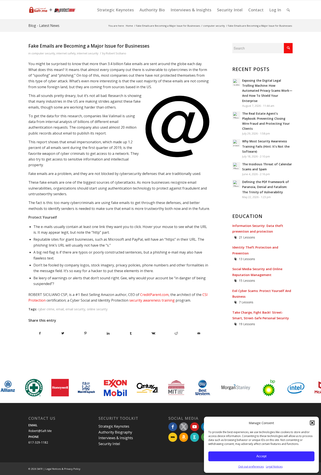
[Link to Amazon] (183, 437)
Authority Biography (115, 432)
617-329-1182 (38, 442)
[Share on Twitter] (63, 333)
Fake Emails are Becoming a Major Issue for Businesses (88, 46)
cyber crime (46, 309)
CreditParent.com (154, 294)
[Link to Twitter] (183, 426)
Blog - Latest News (43, 25)
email (60, 309)
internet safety (66, 53)
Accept (261, 456)
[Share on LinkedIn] (108, 333)
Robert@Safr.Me (40, 431)
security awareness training (152, 300)
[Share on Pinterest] (85, 333)
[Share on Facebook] (40, 333)
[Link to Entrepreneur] (194, 437)
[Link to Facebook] (172, 426)
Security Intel (109, 443)
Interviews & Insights (115, 437)
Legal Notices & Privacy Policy (62, 468)
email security (75, 309)
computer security (43, 53)
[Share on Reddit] (176, 333)
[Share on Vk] (153, 333)
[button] (312, 423)
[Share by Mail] (199, 333)
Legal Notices (274, 466)
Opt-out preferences (251, 466)
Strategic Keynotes (113, 426)
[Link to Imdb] (172, 437)
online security (97, 309)
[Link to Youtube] (194, 426)
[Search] (288, 9)
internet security (87, 53)
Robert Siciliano (116, 53)
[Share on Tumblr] (131, 333)
